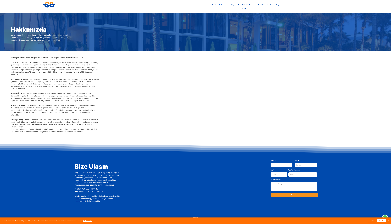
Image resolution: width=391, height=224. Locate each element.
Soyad (297, 160)
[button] (235, 5)
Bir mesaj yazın (276, 179)
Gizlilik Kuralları (87, 221)
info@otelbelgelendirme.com (91, 191)
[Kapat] (388, 220)
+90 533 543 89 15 (90, 189)
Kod (272, 170)
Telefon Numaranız (294, 170)
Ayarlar (372, 221)
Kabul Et (381, 221)
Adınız (273, 160)
